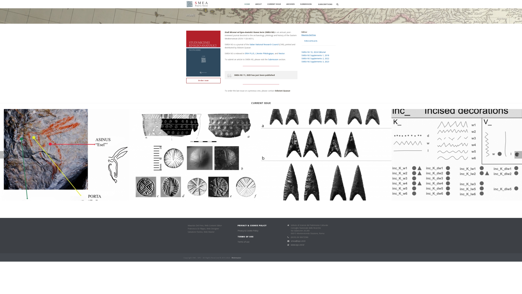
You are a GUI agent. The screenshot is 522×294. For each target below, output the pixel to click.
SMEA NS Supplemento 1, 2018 (315, 55)
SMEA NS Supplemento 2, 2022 (315, 58)
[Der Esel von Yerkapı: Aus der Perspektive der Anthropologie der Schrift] (69, 130)
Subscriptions (325, 4)
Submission (306, 4)
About (258, 4)
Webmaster (236, 258)
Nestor (282, 53)
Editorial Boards (310, 41)
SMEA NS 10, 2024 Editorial (314, 52)
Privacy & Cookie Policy (248, 230)
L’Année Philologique (264, 53)
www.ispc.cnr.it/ (297, 245)
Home (247, 4)
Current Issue (274, 4)
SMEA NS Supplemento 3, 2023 (315, 61)
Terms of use (243, 242)
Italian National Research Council (264, 44)
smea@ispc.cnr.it (298, 241)
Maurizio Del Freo (309, 35)
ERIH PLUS (249, 53)
